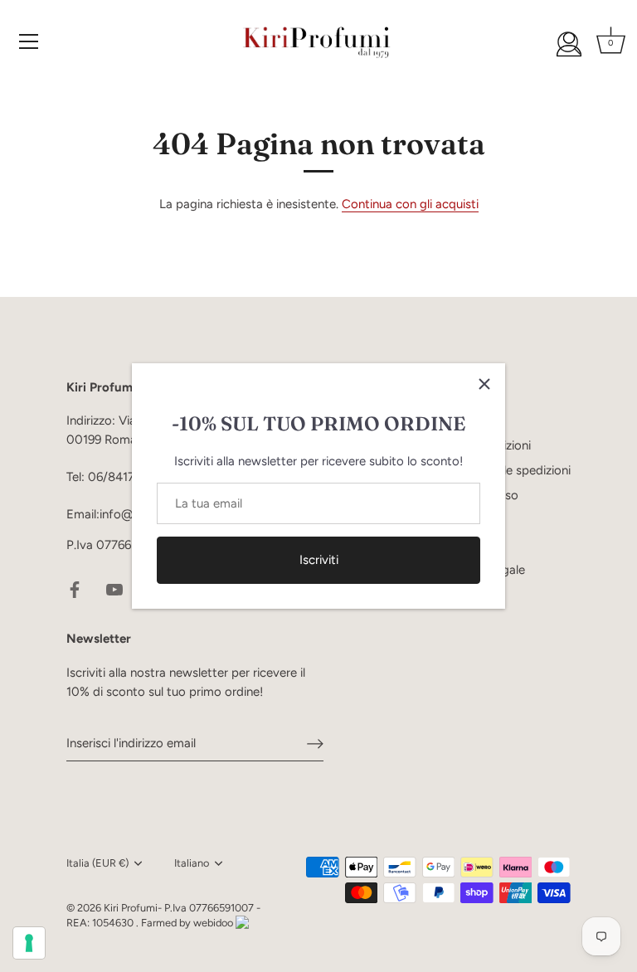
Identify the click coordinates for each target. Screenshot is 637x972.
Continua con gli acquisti (410, 204)
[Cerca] (569, 44)
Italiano (191, 863)
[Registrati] (315, 743)
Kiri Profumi (131, 908)
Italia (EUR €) (97, 863)
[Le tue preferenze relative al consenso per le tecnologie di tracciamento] (29, 943)
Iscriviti (318, 559)
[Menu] (29, 41)
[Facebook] (74, 588)
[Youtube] (114, 588)
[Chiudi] (484, 384)
